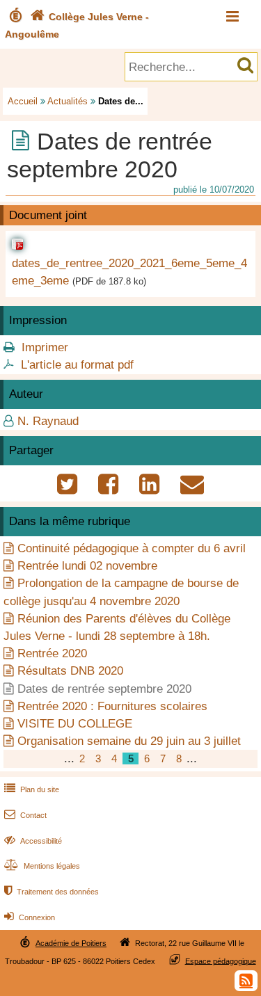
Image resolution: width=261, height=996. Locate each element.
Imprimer (45, 347)
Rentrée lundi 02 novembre (87, 565)
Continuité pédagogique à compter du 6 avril (131, 548)
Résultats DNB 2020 (70, 670)
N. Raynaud (48, 421)
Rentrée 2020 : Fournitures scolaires (112, 706)
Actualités (67, 101)
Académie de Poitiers (70, 943)
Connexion (29, 917)
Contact (25, 815)
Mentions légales (42, 866)
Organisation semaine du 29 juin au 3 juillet (129, 741)
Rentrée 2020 (52, 653)
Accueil (23, 101)
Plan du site (31, 789)
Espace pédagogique (220, 960)
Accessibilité (33, 841)
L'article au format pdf (77, 364)
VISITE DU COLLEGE (74, 723)
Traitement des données (51, 891)
